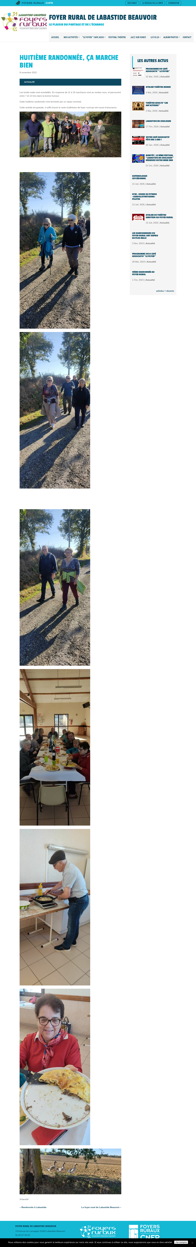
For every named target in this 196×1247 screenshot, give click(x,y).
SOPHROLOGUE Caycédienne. (139, 177)
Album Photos (170, 37)
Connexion (173, 3)
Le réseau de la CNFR (152, 3)
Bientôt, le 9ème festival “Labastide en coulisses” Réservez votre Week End (159, 158)
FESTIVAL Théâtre (117, 37)
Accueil (55, 37)
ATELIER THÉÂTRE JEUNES (158, 87)
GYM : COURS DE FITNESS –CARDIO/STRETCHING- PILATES (144, 196)
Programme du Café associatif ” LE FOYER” (158, 70)
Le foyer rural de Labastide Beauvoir (100, 1207)
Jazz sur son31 (138, 37)
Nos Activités (71, 37)
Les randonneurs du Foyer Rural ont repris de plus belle (145, 235)
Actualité (29, 82)
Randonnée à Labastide (33, 1207)
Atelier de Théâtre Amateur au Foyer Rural (159, 216)
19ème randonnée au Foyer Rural (143, 273)
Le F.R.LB (155, 37)
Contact (187, 37)
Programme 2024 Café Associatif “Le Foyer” (144, 255)
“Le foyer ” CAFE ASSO (93, 37)
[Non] (192, 1242)
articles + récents (165, 291)
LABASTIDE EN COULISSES (158, 121)
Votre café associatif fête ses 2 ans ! (158, 138)
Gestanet (132, 3)
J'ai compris (181, 1242)
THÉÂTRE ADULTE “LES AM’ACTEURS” (157, 104)
